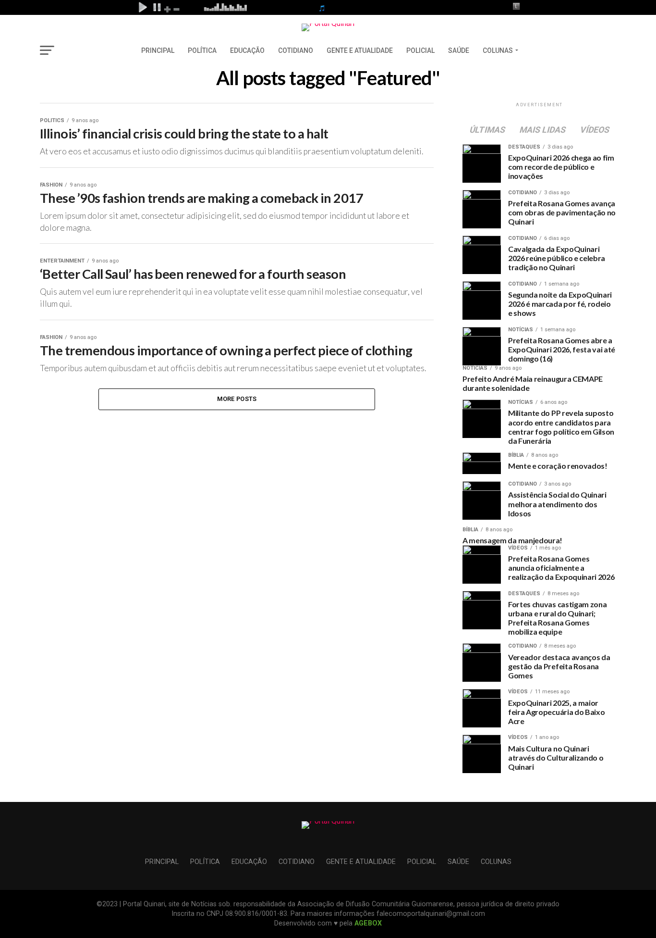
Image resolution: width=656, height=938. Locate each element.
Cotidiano (295, 50)
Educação (247, 50)
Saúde (458, 50)
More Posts (237, 398)
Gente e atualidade (360, 50)
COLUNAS (498, 50)
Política (202, 50)
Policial (420, 50)
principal (157, 50)
